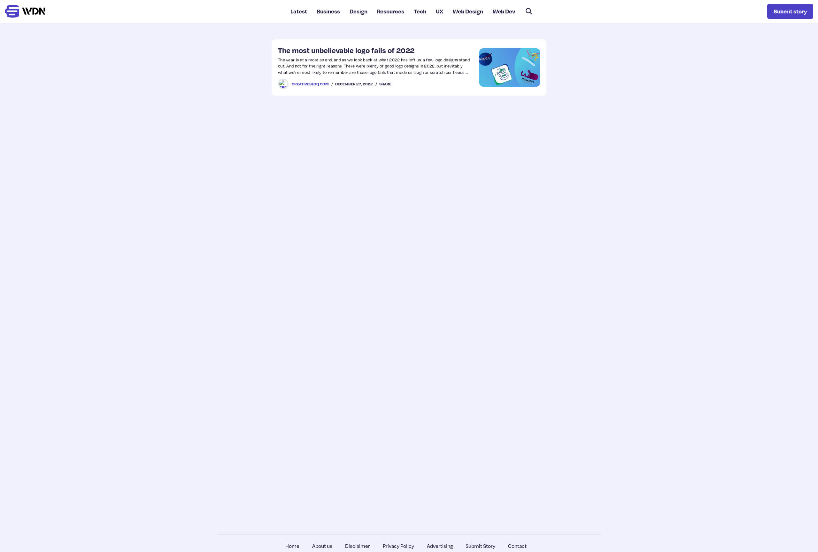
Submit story (790, 11)
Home (292, 546)
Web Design (468, 11)
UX (439, 11)
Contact (517, 546)
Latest (298, 11)
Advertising (440, 546)
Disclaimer (357, 546)
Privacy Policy (398, 546)
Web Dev (504, 11)
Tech (420, 11)
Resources (390, 11)
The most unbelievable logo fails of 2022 (346, 50)
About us (322, 546)
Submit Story (480, 546)
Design (358, 11)
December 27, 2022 (354, 84)
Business (328, 11)
